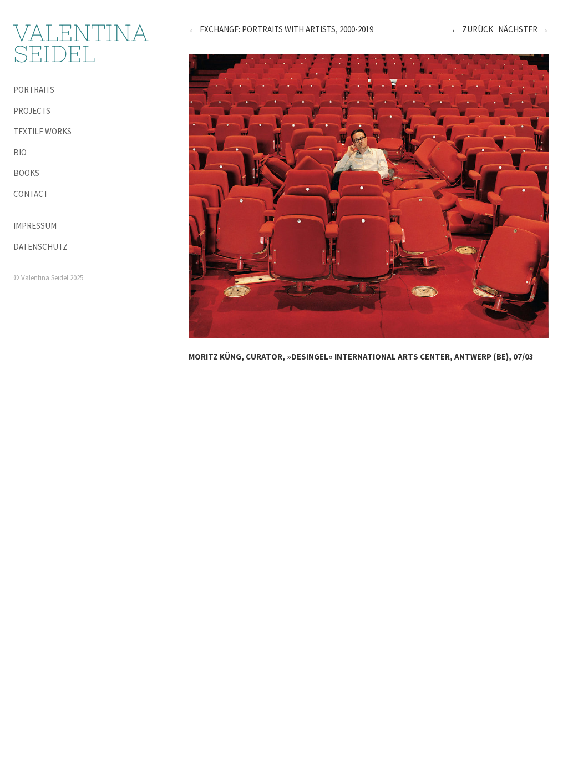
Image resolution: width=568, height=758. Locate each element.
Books (26, 173)
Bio (20, 152)
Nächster (517, 29)
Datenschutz (40, 246)
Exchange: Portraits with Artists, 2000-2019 (286, 29)
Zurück (477, 29)
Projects (31, 110)
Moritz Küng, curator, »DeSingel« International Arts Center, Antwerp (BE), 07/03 (361, 356)
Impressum (35, 225)
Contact (30, 194)
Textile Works (42, 131)
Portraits (33, 89)
